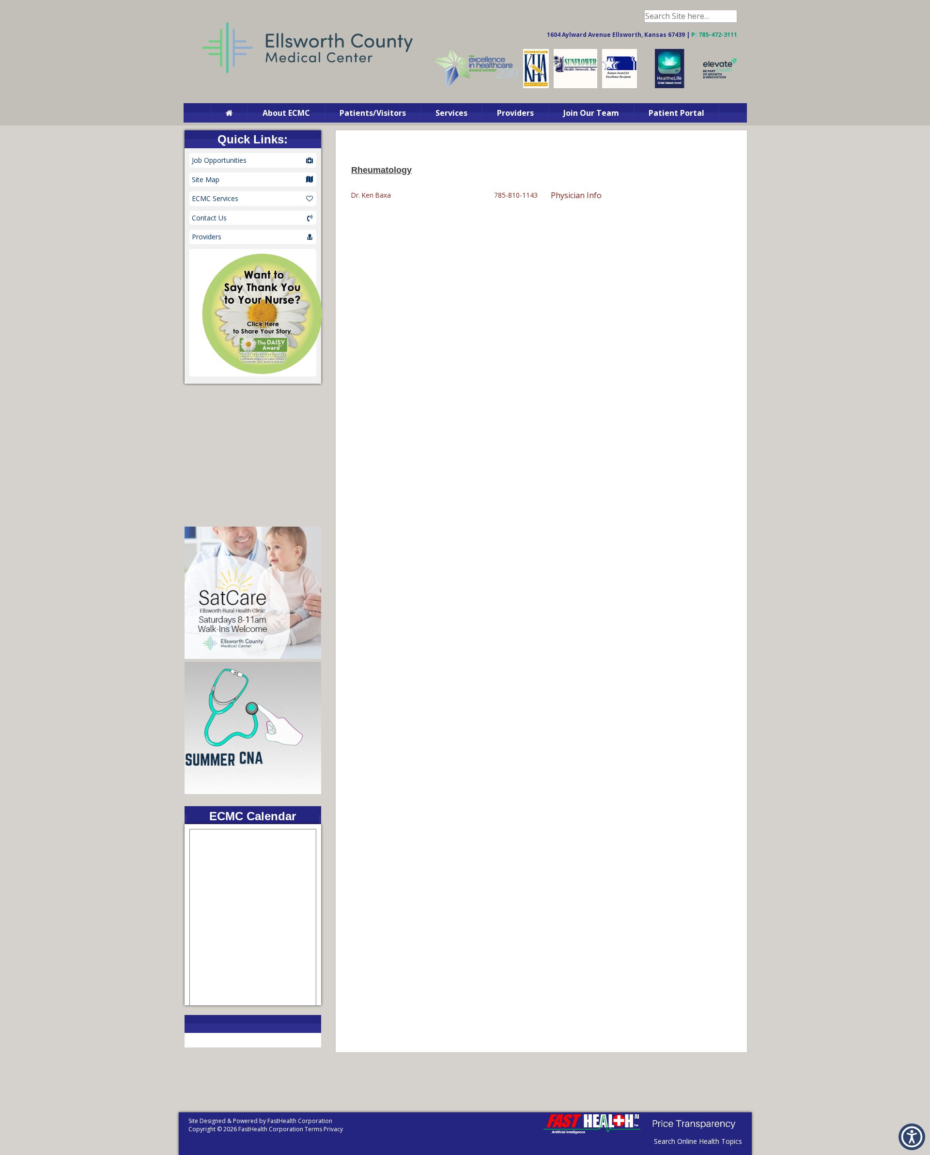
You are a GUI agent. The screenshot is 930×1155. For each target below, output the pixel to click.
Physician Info (576, 195)
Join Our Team (591, 113)
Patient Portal (676, 113)
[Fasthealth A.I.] (591, 1131)
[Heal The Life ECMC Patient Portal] (669, 86)
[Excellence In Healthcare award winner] (475, 86)
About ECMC (286, 113)
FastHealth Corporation (299, 1121)
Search (731, 16)
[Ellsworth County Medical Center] (619, 86)
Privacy (333, 1129)
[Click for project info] (719, 86)
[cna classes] (253, 791)
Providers (515, 113)
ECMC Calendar (252, 816)
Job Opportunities (219, 160)
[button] (912, 1137)
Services (451, 113)
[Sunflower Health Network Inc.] (575, 86)
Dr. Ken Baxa (371, 195)
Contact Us (209, 217)
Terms (313, 1129)
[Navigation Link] (229, 113)
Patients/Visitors (373, 113)
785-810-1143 (516, 195)
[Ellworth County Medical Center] (536, 86)
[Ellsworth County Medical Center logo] (307, 83)
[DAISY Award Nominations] (253, 312)
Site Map (205, 179)
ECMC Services (215, 198)
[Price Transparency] (693, 1131)
